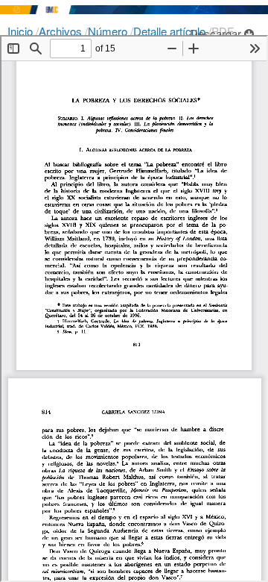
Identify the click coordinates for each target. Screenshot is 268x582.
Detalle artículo (170, 31)
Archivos (62, 31)
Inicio (21, 31)
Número (109, 31)
